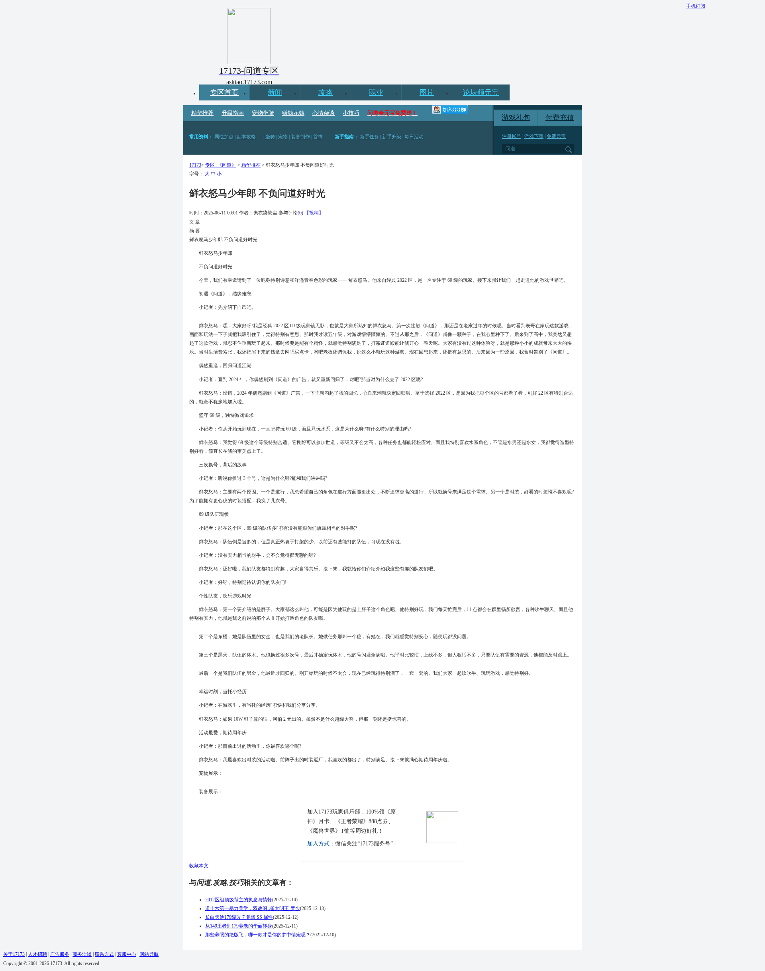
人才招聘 (37, 954)
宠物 (283, 137)
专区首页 (224, 92)
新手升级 (391, 137)
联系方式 (104, 954)
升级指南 (233, 113)
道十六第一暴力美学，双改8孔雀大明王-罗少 (252, 908)
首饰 (318, 137)
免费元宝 (556, 136)
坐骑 (270, 137)
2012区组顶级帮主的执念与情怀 (238, 899)
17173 (195, 165)
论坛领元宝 (481, 92)
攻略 (325, 92)
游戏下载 (533, 136)
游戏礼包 (516, 118)
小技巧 (351, 113)
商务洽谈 (82, 954)
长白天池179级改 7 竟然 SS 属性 (239, 917)
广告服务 (59, 954)
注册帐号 (511, 136)
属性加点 (223, 137)
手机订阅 (695, 6)
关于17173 (14, 954)
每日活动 (414, 137)
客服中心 (126, 954)
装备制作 (300, 137)
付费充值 (559, 118)
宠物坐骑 (263, 113)
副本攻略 (246, 137)
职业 (376, 92)
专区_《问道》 (220, 165)
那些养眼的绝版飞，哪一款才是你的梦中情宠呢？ (257, 935)
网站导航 (149, 954)
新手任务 (369, 137)
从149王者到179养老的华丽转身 (238, 926)
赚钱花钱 (293, 113)
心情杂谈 (323, 113)
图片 (427, 92)
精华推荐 (202, 113)
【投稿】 (314, 213)
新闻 (275, 92)
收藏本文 (198, 866)
